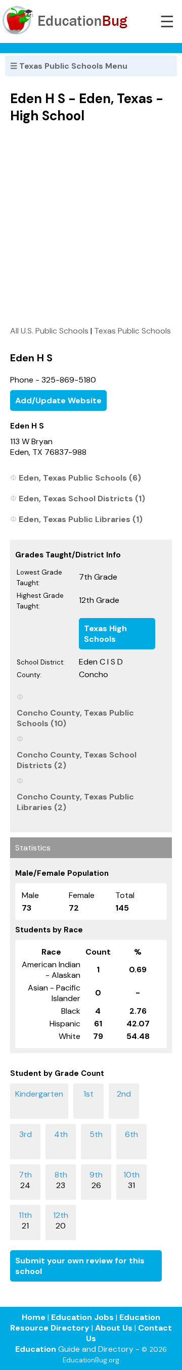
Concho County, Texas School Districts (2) (76, 760)
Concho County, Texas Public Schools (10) (75, 718)
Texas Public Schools (132, 330)
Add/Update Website (58, 400)
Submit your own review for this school (80, 1266)
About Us (113, 1327)
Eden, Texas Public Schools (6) (80, 478)
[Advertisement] (91, 224)
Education (35, 1349)
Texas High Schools (105, 633)
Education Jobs (82, 1317)
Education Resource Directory (85, 1322)
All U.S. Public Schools (49, 330)
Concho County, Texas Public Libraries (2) (75, 802)
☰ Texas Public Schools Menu (68, 66)
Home (34, 1317)
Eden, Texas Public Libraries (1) (81, 519)
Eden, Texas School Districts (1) (82, 498)
